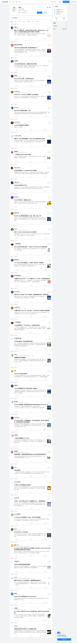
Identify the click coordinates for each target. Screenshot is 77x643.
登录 (73, 1)
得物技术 (16, 385)
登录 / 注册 (64, 639)
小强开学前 (16, 561)
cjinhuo (15, 625)
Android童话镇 (17, 514)
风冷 (15, 370)
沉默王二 (16, 27)
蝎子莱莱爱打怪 (17, 275)
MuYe (15, 528)
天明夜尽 (16, 608)
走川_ (12, 24)
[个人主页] (49, 7)
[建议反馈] (74, 637)
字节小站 (16, 107)
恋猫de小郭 (16, 212)
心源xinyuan (16, 182)
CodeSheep (16, 417)
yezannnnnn (17, 291)
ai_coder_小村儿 (17, 135)
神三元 (15, 228)
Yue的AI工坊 (17, 91)
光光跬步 (16, 60)
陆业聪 (15, 75)
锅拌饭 (15, 593)
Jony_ (15, 467)
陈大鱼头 (16, 401)
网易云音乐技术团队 (18, 44)
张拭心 (15, 354)
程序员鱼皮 (16, 259)
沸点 (13, 1)
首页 (10, 1)
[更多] (74, 640)
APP (19, 1)
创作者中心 (65, 1)
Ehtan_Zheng (17, 167)
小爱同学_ (16, 435)
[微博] (47, 7)
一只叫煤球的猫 (17, 243)
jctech (15, 577)
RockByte (16, 196)
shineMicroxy (17, 122)
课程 (16, 1)
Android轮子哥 (17, 481)
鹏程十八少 (16, 545)
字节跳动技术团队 (17, 338)
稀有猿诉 (16, 151)
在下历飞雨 (16, 498)
